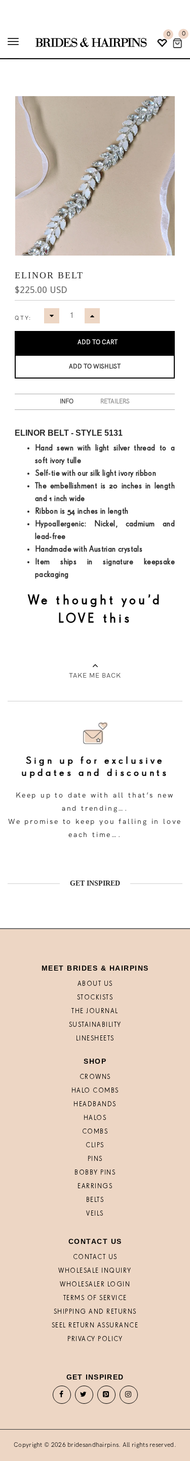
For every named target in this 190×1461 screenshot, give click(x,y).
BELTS (95, 1200)
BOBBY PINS (95, 1173)
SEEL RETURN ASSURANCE (95, 1325)
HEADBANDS (95, 1104)
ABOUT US (95, 984)
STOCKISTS (95, 997)
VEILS (95, 1213)
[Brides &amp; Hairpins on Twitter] (84, 1397)
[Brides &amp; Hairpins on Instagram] (128, 1397)
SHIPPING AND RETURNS (95, 1312)
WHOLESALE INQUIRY (95, 1271)
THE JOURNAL (95, 1011)
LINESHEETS (95, 1038)
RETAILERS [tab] (115, 401)
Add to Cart (98, 342)
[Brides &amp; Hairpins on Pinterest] (106, 1397)
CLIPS (95, 1145)
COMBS (95, 1132)
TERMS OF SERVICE (95, 1298)
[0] (177, 43)
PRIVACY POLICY (95, 1339)
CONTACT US (95, 1257)
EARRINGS (95, 1186)
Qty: (23, 318)
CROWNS (95, 1077)
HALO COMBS (95, 1091)
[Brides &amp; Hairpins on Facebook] (61, 1397)
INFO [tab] (66, 401)
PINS (95, 1159)
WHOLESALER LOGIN (95, 1284)
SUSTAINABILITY (95, 1025)
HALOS (95, 1118)
